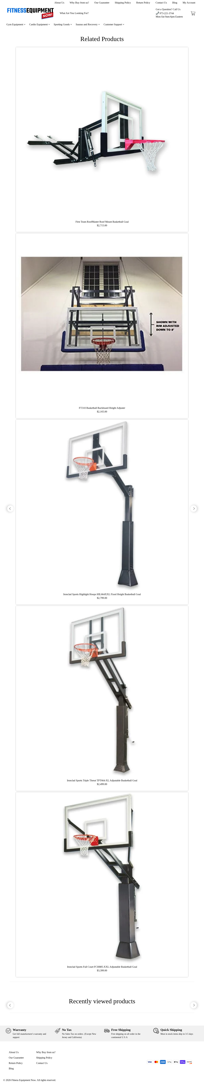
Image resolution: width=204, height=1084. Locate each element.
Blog (174, 2)
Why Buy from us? (79, 2)
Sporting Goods (62, 24)
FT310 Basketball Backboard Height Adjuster (102, 408)
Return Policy (143, 2)
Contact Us (161, 2)
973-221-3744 (166, 13)
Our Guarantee (101, 2)
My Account (189, 2)
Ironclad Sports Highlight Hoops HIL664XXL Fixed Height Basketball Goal (102, 594)
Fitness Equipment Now (23, 1080)
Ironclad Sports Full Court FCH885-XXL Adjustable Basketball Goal (102, 966)
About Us (59, 2)
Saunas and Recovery (87, 24)
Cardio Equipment (38, 24)
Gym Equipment (15, 24)
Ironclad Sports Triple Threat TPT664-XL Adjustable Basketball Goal (102, 780)
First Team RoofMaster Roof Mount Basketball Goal (102, 221)
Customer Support (113, 24)
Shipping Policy (123, 2)
